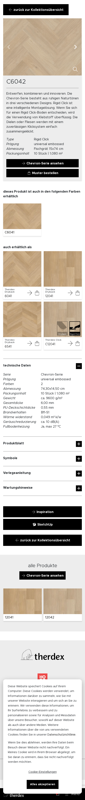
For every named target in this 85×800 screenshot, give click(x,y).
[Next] (75, 47)
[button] (72, 794)
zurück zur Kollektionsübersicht (38, 9)
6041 (8, 296)
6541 (8, 346)
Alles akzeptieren (42, 784)
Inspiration (45, 512)
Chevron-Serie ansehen (45, 163)
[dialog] (42, 736)
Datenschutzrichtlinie (61, 734)
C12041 (50, 344)
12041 (49, 296)
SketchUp (45, 524)
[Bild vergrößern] (75, 70)
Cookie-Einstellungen (42, 772)
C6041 (9, 232)
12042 (49, 617)
